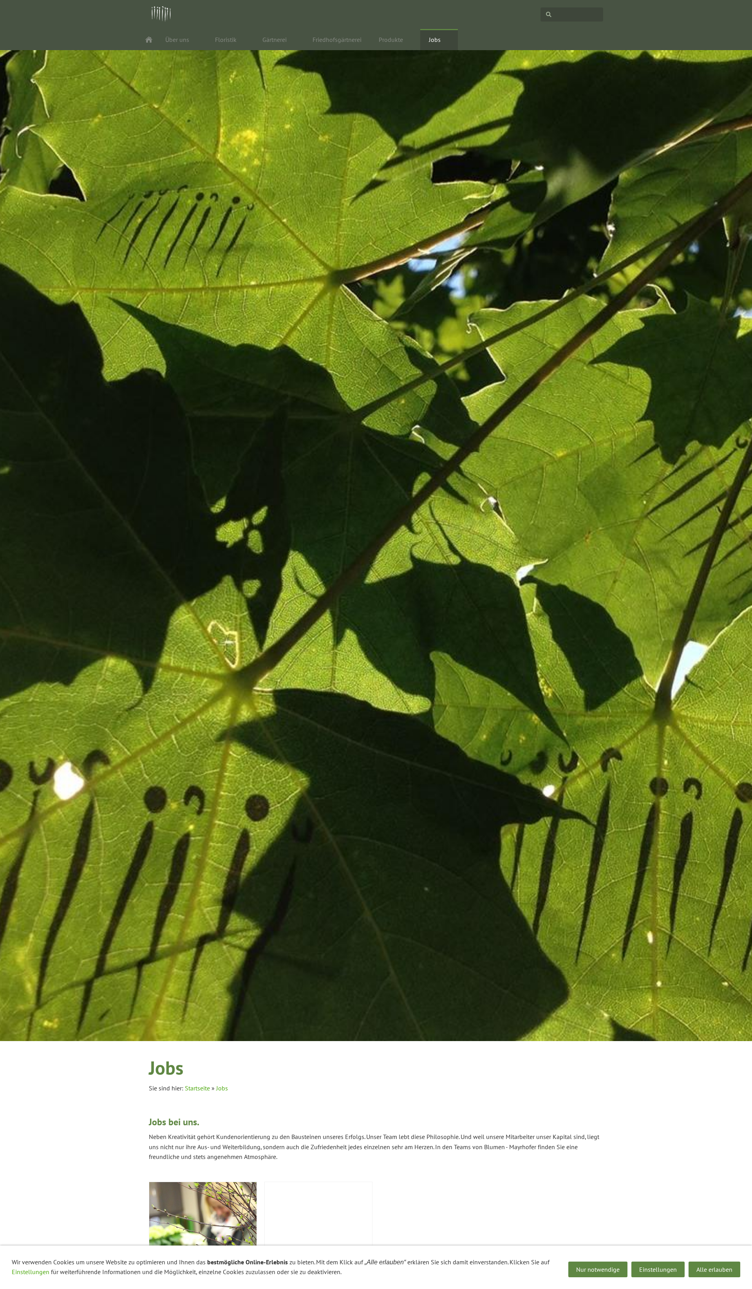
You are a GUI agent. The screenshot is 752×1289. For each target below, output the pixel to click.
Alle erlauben (714, 1269)
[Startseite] (149, 39)
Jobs (222, 1088)
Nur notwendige (598, 1269)
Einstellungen (30, 1272)
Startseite (197, 1088)
